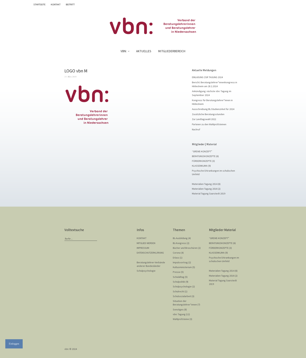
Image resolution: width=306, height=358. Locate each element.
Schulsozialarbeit (182, 296)
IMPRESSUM (143, 247)
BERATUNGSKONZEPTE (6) (205, 156)
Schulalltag (178, 277)
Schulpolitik (179, 281)
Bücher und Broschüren (185, 247)
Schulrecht (178, 291)
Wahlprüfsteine (181, 319)
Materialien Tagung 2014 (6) (206, 184)
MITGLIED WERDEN (146, 243)
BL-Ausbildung (180, 238)
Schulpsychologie (146, 270)
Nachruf (196, 129)
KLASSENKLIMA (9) (201, 165)
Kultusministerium (182, 267)
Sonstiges (178, 309)
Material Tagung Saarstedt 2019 (208, 193)
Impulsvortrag (180, 262)
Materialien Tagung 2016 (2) (206, 188)
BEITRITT (70, 4)
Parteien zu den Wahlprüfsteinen (209, 124)
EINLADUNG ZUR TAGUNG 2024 (207, 77)
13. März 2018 (70, 76)
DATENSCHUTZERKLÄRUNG (150, 252)
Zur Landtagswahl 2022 (204, 119)
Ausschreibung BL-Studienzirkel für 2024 (213, 109)
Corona (176, 252)
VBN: (124, 51)
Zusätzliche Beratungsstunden (208, 114)
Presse (176, 272)
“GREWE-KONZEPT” (202, 151)
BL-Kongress (179, 243)
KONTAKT (56, 4)
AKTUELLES (143, 51)
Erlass (176, 257)
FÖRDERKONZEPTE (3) (203, 161)
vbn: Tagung (179, 314)
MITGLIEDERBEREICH (171, 51)
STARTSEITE (39, 4)
